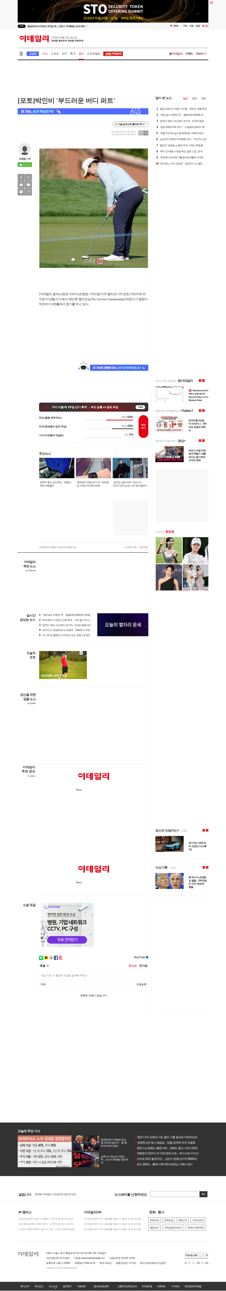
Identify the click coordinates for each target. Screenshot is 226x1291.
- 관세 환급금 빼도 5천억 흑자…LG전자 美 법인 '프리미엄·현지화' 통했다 (48, 1223)
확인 (203, 1194)
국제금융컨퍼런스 (173, 1227)
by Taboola (30, 570)
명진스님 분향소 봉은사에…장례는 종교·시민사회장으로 (168, 1148)
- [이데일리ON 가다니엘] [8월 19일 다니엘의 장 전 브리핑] (112, 1229)
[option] (84, 26)
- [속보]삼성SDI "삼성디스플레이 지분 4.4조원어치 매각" (46, 1218)
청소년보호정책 (101, 1286)
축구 (72, 53)
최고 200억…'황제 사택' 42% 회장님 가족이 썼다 (163, 1164)
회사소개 (24, 1286)
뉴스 (185, 98)
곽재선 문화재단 (195, 1227)
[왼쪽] (81, 653)
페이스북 (21, 177)
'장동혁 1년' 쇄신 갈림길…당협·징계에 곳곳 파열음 (164, 1142)
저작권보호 (147, 1286)
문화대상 (154, 1220)
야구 (64, 53)
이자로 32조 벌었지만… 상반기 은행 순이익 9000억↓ (165, 1158)
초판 (198, 26)
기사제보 (175, 1286)
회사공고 (39, 1286)
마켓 (189, 53)
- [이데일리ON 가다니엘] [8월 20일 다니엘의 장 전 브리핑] (112, 1223)
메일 (21, 184)
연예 (203, 98)
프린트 (28, 184)
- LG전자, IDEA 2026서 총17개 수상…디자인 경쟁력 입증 (46, 1229)
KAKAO (21, 191)
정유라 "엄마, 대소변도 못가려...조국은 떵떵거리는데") (68, 625)
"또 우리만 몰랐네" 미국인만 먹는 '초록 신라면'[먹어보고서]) (70, 635)
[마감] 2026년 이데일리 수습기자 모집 (54, 1194)
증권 (194, 98)
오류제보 (161, 1286)
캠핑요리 (154, 1227)
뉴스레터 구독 (130, 547)
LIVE (21, 26)
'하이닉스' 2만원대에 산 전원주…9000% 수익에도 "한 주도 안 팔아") (74, 630)
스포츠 (55, 53)
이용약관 (81, 1286)
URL (28, 191)
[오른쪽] (85, 653)
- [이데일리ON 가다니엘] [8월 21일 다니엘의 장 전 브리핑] (112, 1218)
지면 (191, 26)
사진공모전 (198, 1220)
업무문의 (67, 1286)
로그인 (205, 26)
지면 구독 (143, 547)
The (201, 53)
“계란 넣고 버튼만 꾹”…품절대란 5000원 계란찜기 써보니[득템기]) (74, 614)
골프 (81, 53)
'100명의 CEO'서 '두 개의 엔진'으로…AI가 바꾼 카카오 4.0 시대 (171, 1153)
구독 (185, 26)
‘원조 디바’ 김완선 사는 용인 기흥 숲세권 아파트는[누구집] (169, 1137)
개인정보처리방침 (192, 1286)
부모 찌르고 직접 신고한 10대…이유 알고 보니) (64, 620)
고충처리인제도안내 (126, 1286)
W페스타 (182, 1220)
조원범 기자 (25, 158)
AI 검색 (32, 53)
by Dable (31, 703)
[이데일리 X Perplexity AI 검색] (83, 111)
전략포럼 (168, 1220)
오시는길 (53, 1286)
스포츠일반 (93, 53)
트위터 (28, 177)
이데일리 (51, 38)
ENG (176, 26)
